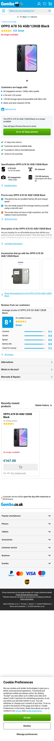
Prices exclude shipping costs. (27, 595)
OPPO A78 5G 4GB (9, 22)
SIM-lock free (10, 109)
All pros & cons (10, 219)
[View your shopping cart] (50, 4)
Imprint (31, 604)
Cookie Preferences (44, 604)
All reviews (8, 354)
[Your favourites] (44, 4)
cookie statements (34, 711)
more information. (27, 599)
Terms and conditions (18, 606)
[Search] (49, 11)
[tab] (27, 81)
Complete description (13, 244)
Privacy (23, 604)
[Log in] (39, 4)
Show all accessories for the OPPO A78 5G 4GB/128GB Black (28, 294)
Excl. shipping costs (18, 473)
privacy (19, 711)
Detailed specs (10, 185)
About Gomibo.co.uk (11, 604)
